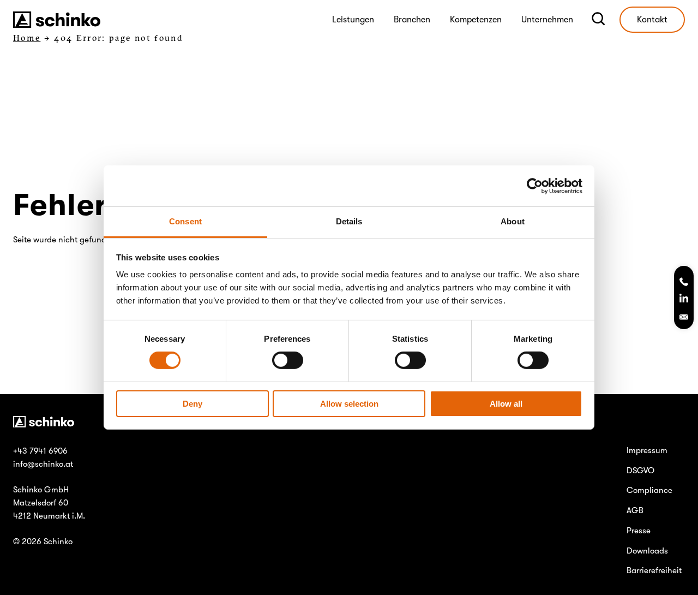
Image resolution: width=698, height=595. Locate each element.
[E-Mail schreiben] (683, 317)
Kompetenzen (476, 20)
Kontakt (652, 20)
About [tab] (513, 221)
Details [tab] (349, 221)
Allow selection (349, 403)
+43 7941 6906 (40, 451)
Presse (639, 531)
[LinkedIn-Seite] (683, 299)
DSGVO (640, 470)
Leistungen (353, 20)
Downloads (647, 551)
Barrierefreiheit (654, 570)
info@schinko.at (43, 464)
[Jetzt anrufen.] (683, 283)
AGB (635, 510)
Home (26, 38)
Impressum (647, 450)
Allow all (506, 403)
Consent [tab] (185, 221)
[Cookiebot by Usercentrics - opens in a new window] (534, 185)
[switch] (287, 360)
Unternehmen (547, 20)
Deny (192, 403)
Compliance (649, 490)
